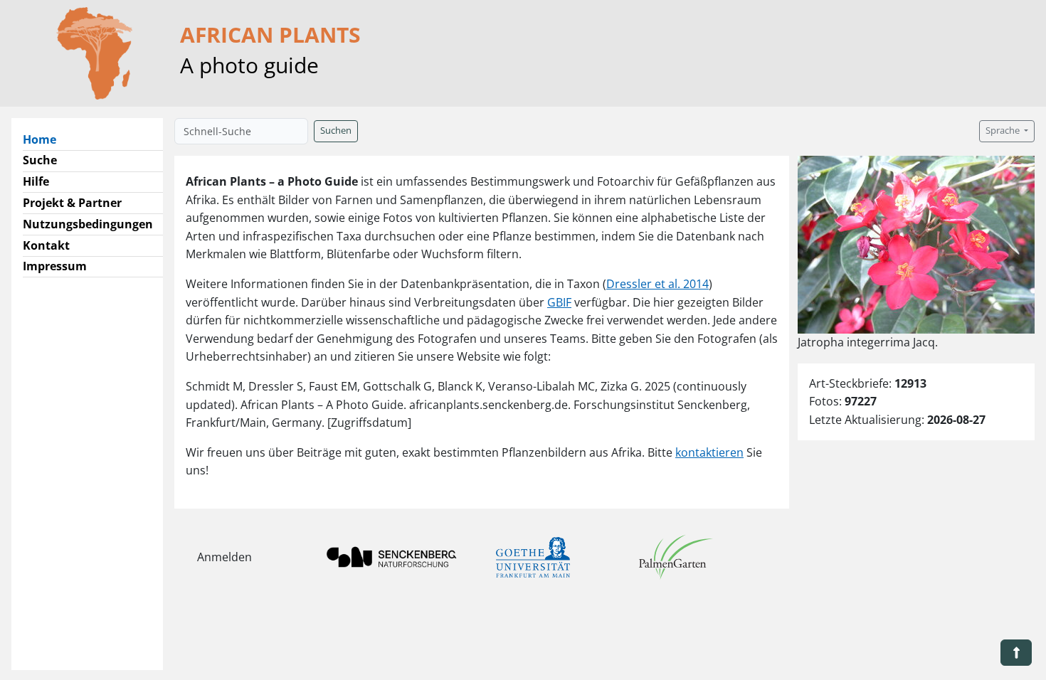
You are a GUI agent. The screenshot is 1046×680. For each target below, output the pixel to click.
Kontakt (46, 245)
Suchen (336, 130)
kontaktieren (709, 452)
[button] (1016, 652)
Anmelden (224, 557)
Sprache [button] (1004, 130)
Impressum (55, 266)
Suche (40, 160)
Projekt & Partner (72, 203)
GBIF (559, 302)
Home (45, 139)
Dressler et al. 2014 (657, 284)
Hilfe (36, 181)
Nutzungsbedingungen (88, 224)
